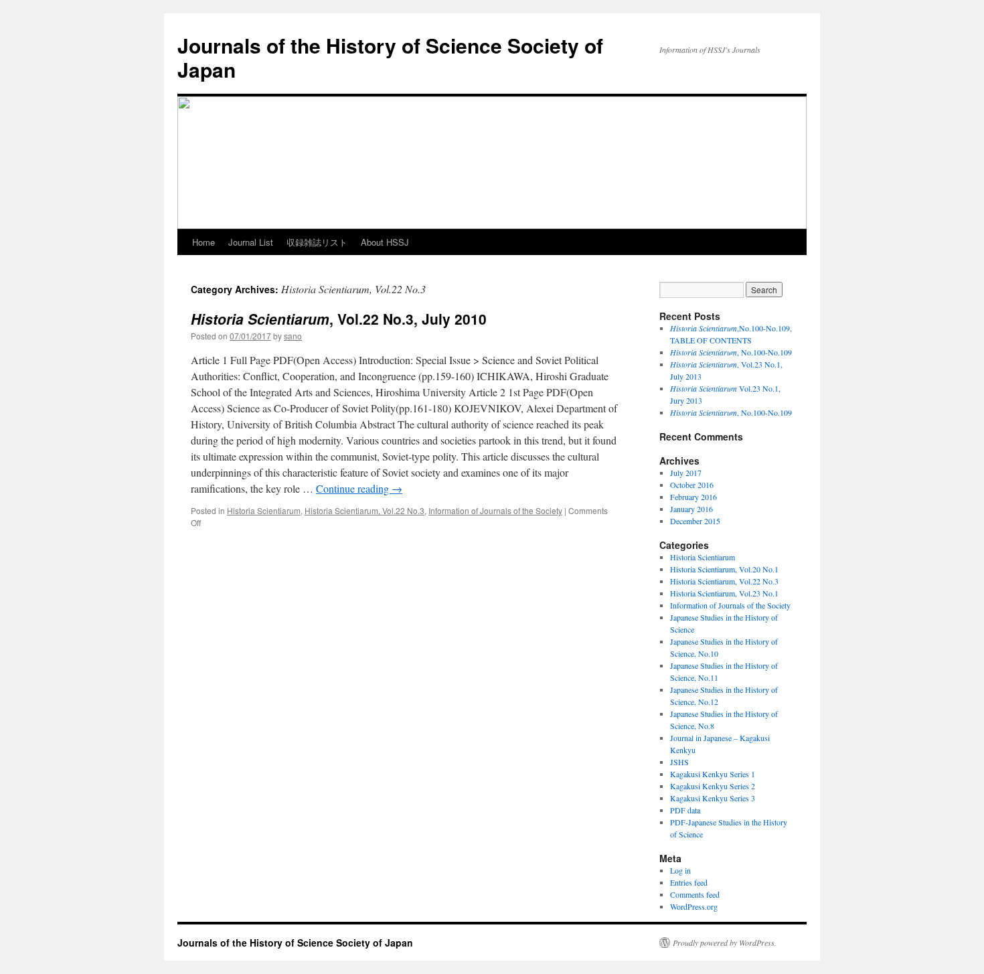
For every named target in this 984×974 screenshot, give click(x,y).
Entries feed (689, 882)
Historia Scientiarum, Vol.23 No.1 (724, 593)
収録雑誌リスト (316, 242)
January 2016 (691, 508)
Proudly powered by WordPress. (724, 942)
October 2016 (692, 484)
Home (203, 242)
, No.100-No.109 (731, 352)
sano (293, 335)
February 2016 (693, 496)
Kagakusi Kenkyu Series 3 (712, 798)
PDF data (685, 810)
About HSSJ (385, 242)
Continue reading (359, 488)
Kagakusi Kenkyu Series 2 (712, 786)
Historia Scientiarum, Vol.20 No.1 (724, 569)
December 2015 (695, 520)
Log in (680, 870)
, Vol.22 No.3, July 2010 (339, 319)
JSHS (679, 761)
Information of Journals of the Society (495, 510)
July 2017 (686, 472)
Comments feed (695, 894)
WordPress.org (694, 906)
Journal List (250, 242)
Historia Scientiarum (264, 510)
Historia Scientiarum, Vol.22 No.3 (364, 510)
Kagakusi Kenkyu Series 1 (712, 773)
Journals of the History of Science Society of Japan (390, 57)
